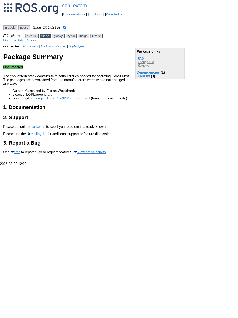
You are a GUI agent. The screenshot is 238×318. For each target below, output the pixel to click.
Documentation (74, 14)
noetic (24, 27)
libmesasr (30, 46)
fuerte (45, 36)
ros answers (35, 127)
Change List (146, 62)
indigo (83, 36)
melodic (10, 27)
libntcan (47, 46)
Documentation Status (20, 40)
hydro (71, 36)
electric (32, 36)
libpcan (60, 46)
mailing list (38, 134)
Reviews (143, 65)
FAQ (141, 58)
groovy (58, 36)
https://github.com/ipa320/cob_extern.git (60, 98)
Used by (143, 76)
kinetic (96, 36)
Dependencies (148, 72)
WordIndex (114, 14)
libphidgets (77, 46)
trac (17, 152)
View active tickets (91, 152)
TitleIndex (96, 14)
